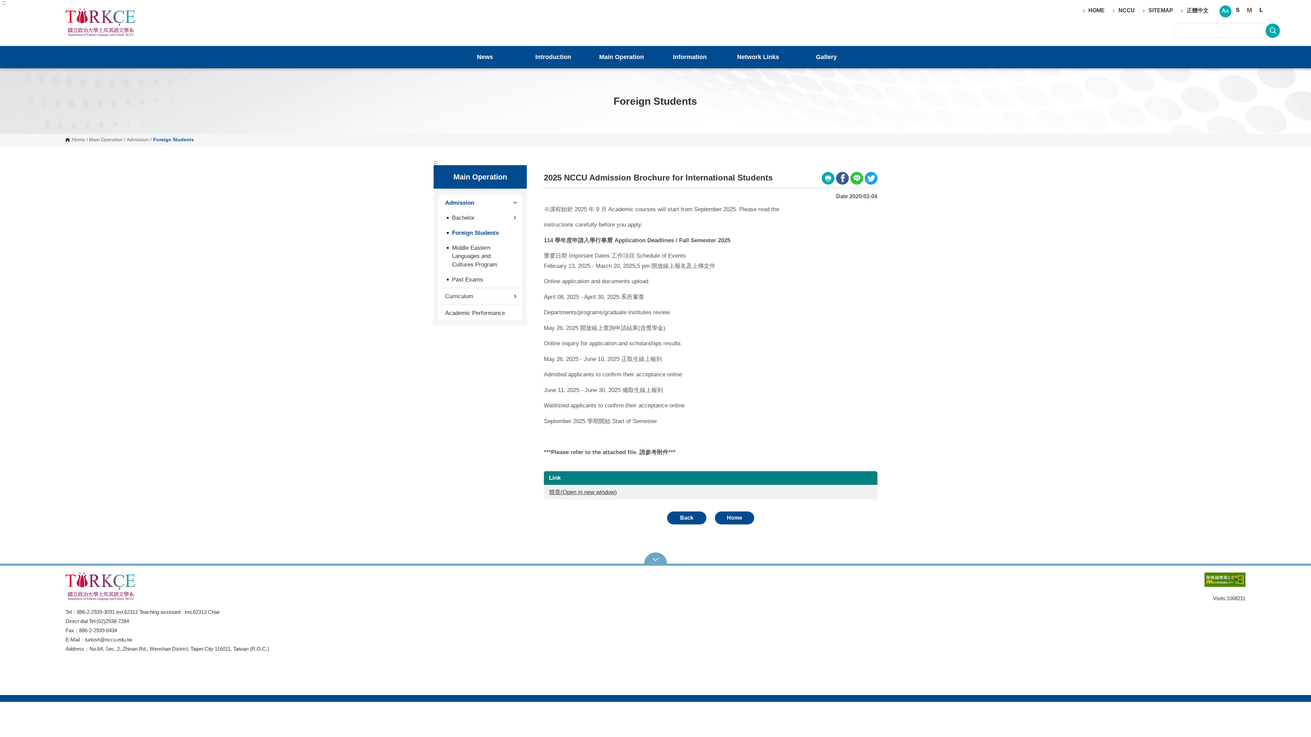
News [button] (485, 57)
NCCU (1126, 10)
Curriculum (459, 296)
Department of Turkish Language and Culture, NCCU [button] (71, 12)
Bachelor (463, 217)
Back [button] (686, 518)
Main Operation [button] (621, 57)
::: (4, 2)
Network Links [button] (758, 57)
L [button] (1261, 10)
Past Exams (467, 279)
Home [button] (734, 518)
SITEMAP (1160, 10)
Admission (138, 140)
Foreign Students (475, 232)
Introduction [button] (553, 57)
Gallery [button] (826, 57)
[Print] (828, 178)
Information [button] (690, 57)
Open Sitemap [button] (655, 558)
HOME (1096, 10)
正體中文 (1198, 10)
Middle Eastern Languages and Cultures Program (474, 256)
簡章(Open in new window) (583, 492)
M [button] (1249, 10)
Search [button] (1273, 31)
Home (78, 140)
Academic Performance (475, 312)
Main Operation (106, 140)
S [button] (1238, 10)
